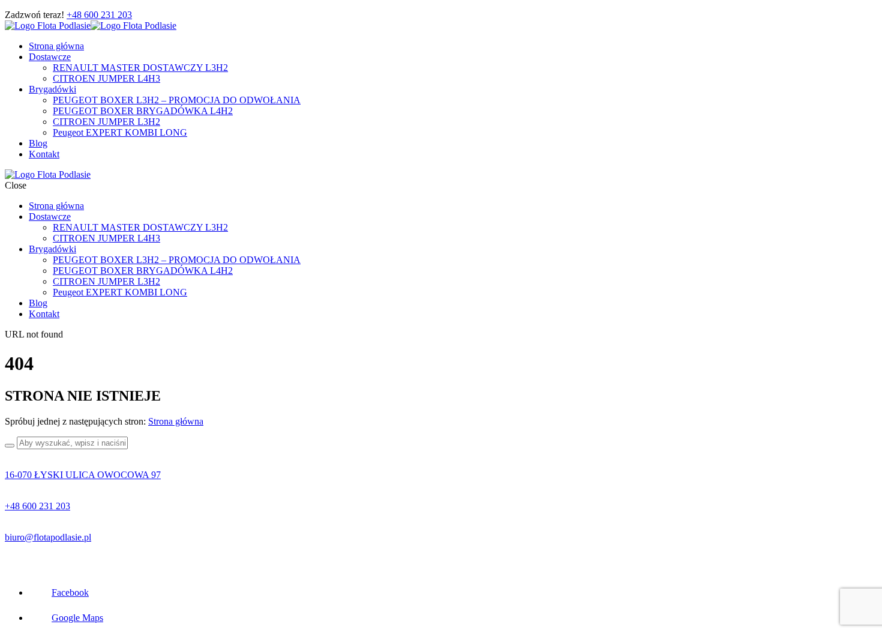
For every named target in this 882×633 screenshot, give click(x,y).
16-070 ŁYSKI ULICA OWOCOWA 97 (83, 475)
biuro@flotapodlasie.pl (48, 537)
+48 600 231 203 (99, 15)
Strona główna (175, 421)
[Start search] (9, 445)
